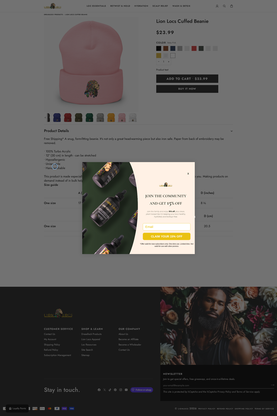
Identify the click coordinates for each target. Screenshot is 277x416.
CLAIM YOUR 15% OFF (166, 236)
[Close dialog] (54, 166)
